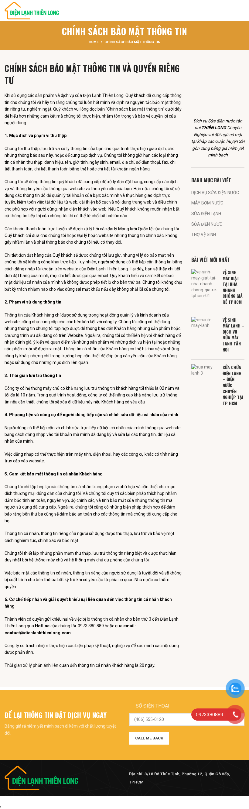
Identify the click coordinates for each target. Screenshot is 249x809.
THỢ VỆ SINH (203, 234)
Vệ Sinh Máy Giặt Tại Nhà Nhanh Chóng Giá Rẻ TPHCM (233, 287)
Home (93, 42)
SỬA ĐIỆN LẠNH (206, 213)
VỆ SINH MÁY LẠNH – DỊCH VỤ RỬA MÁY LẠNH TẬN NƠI (233, 335)
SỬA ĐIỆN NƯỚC (206, 224)
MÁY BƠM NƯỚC (207, 203)
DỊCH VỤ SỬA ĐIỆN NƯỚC (215, 192)
